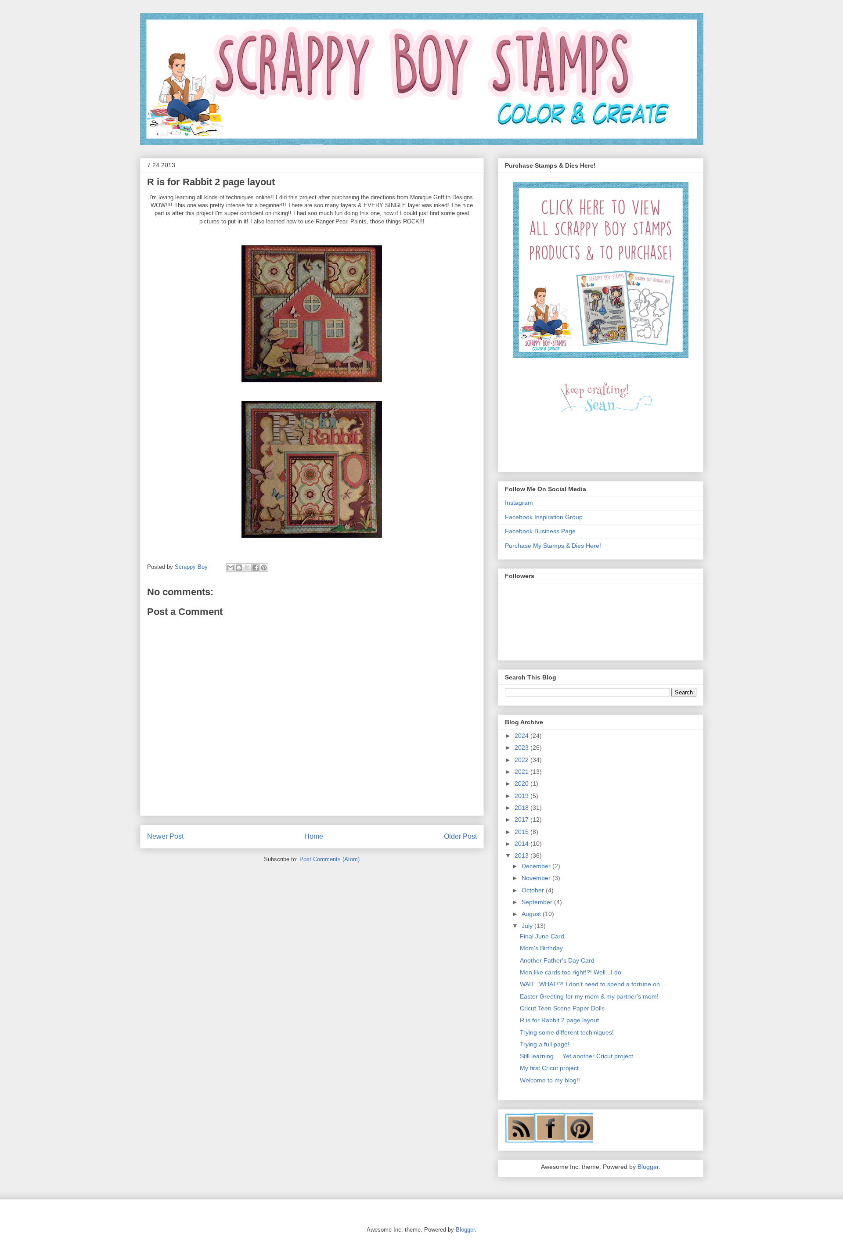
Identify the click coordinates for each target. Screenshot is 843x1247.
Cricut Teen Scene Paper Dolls (562, 1008)
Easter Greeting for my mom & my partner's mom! (589, 996)
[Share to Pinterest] (263, 567)
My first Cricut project (549, 1067)
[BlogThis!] (238, 567)
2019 (522, 795)
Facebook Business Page (540, 531)
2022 (522, 759)
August (532, 913)
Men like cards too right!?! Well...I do (570, 972)
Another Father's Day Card (557, 960)
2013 (522, 855)
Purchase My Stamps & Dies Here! (553, 545)
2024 (522, 735)
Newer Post (165, 836)
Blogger (648, 1166)
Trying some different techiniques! (567, 1032)
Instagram (519, 502)
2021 (522, 771)
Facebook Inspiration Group (544, 517)
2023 (522, 747)
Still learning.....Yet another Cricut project (576, 1056)
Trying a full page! (544, 1044)
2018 (522, 807)
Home (313, 836)
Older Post (460, 836)
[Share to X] (247, 567)
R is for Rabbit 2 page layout (559, 1020)
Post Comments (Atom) (329, 859)
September (538, 902)
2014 (522, 843)
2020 (522, 783)
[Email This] (230, 567)
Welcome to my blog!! (550, 1080)
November (537, 877)
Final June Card (542, 936)
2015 (522, 831)
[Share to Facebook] (255, 567)
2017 (522, 819)
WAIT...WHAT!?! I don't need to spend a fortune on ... (593, 984)
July (528, 925)
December (537, 866)
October (534, 890)
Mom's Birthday (541, 948)
